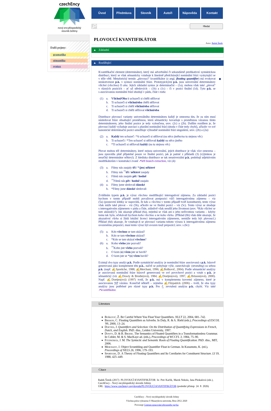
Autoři (168, 13)
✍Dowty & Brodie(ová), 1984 (137, 276)
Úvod (102, 13)
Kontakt (212, 13)
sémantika (59, 60)
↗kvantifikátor (106, 289)
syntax (57, 66)
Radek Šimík (217, 43)
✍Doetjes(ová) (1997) (121, 279)
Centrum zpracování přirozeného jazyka (161, 405)
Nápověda (190, 13)
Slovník (146, 13)
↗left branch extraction (152, 160)
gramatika (59, 54)
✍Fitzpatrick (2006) (177, 283)
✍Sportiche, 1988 (123, 269)
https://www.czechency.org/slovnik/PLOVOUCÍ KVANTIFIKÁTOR (140, 386)
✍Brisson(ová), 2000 (200, 276)
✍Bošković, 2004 (171, 269)
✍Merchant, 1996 (147, 269)
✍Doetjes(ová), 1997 (171, 276)
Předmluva (123, 13)
